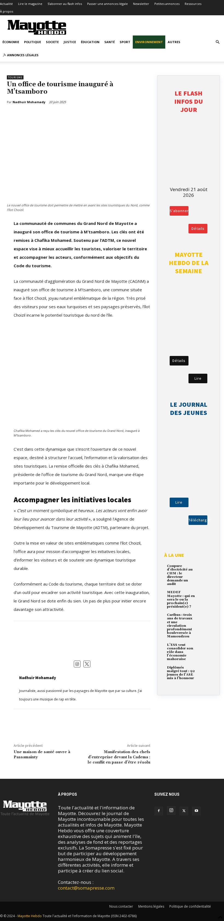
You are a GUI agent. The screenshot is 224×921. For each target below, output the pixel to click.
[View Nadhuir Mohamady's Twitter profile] (86, 664)
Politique (32, 42)
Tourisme (15, 77)
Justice (70, 42)
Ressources (193, 4)
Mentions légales (151, 906)
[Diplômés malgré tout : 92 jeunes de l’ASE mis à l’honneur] (204, 671)
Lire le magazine (30, 4)
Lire (198, 378)
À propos (6, 11)
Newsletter (141, 4)
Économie (10, 42)
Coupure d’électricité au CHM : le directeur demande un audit (180, 575)
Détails (198, 228)
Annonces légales (22, 55)
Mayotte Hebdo (29, 916)
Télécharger (197, 520)
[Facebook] (16, 116)
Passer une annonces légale (107, 4)
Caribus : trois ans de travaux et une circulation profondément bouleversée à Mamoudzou (179, 625)
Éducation (90, 42)
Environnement (149, 42)
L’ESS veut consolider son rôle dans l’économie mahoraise (180, 652)
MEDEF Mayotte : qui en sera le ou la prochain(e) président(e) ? (181, 599)
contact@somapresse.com (86, 888)
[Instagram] (171, 810)
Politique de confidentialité (190, 906)
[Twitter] (28, 116)
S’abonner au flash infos (65, 4)
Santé (109, 42)
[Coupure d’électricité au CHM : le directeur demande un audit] (204, 569)
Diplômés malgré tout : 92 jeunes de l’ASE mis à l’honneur (181, 673)
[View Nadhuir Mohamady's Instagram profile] (77, 664)
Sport (125, 42)
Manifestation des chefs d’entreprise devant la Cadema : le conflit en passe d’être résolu (119, 757)
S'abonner (179, 210)
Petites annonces (166, 4)
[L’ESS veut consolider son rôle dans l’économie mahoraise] (204, 648)
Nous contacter (121, 906)
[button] (217, 42)
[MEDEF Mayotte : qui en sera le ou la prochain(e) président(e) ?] (204, 596)
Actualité (6, 4)
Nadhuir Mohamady (37, 677)
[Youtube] (196, 811)
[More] (42, 116)
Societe (52, 42)
